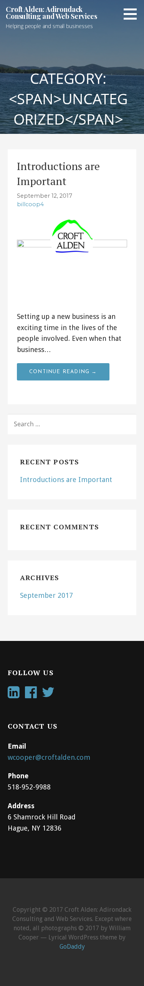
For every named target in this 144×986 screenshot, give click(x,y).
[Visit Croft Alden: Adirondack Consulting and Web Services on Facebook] (31, 695)
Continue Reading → (63, 371)
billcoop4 (30, 204)
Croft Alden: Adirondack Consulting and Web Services (51, 13)
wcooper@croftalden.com (49, 757)
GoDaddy (72, 946)
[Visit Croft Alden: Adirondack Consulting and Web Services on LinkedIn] (14, 695)
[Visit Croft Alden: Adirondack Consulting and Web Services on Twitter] (48, 695)
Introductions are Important (66, 479)
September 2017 (46, 595)
